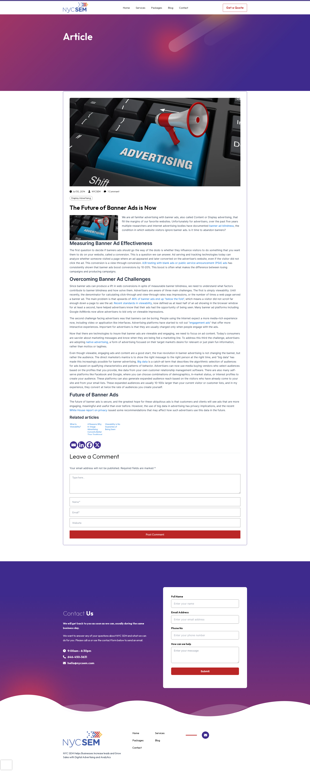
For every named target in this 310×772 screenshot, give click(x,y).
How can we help (181, 644)
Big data (142, 361)
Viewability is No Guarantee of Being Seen (112, 426)
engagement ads (200, 322)
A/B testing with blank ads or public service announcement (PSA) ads (184, 262)
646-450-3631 (77, 657)
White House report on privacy (88, 410)
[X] (97, 445)
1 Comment (113, 191)
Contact (183, 7)
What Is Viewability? (75, 425)
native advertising (97, 342)
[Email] (73, 445)
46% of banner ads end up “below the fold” (158, 299)
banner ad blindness (221, 225)
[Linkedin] (81, 445)
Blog (170, 7)
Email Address (180, 612)
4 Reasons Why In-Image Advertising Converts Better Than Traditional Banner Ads (95, 429)
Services (140, 7)
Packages (156, 7)
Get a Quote (235, 8)
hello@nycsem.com (80, 663)
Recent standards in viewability (133, 303)
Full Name (177, 596)
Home (126, 7)
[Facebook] (89, 445)
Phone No (177, 628)
